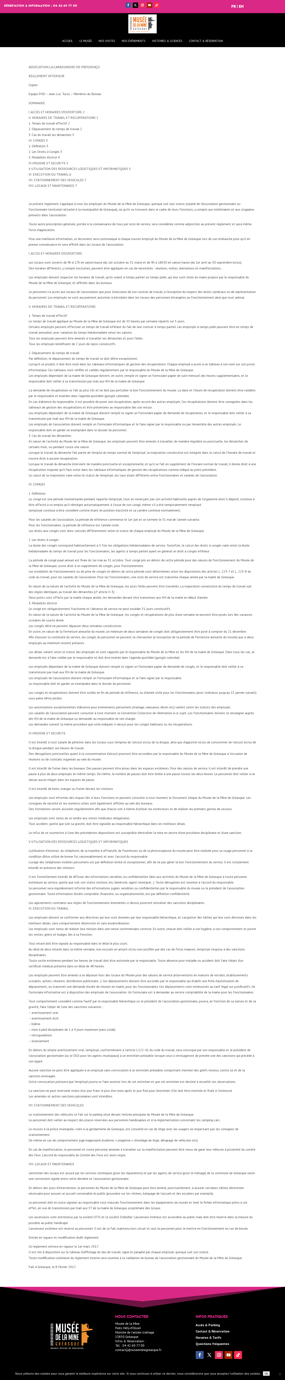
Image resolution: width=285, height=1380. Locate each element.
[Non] (280, 1374)
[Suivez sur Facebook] (128, 5)
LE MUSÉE (85, 41)
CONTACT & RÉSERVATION (206, 41)
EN (241, 6)
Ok (266, 1373)
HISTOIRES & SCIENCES (167, 41)
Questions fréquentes (212, 1344)
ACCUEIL (67, 41)
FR (233, 6)
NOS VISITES (107, 41)
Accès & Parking (208, 1325)
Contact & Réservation (213, 1331)
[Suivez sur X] (135, 5)
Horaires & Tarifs (208, 1338)
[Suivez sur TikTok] (156, 5)
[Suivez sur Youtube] (149, 5)
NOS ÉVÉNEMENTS (133, 41)
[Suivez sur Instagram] (142, 5)
